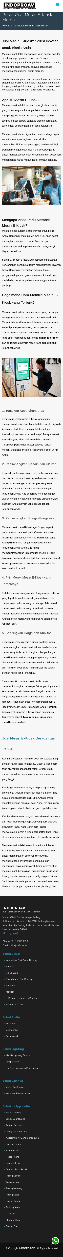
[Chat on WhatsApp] (55, 1241)
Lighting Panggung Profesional (22, 1068)
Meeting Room (13, 1220)
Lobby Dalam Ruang (16, 1131)
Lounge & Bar (13, 1163)
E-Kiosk (10, 966)
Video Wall (12, 973)
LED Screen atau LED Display (21, 998)
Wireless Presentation (18, 1093)
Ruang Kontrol (13, 1176)
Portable (10, 1024)
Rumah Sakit (12, 1226)
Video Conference (15, 1087)
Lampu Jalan (12, 1062)
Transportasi (12, 1182)
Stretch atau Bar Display (19, 979)
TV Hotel (11, 985)
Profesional (12, 1036)
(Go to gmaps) (10, 933)
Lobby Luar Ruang (15, 1119)
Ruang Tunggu (14, 1144)
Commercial (12, 1030)
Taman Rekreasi (14, 1125)
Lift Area (10, 1214)
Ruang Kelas (12, 1195)
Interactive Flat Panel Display (21, 960)
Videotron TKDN (14, 1004)
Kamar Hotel (12, 1150)
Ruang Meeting (14, 1188)
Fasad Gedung (13, 1112)
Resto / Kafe (12, 1157)
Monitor (10, 992)
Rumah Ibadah (13, 1201)
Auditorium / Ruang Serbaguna (22, 1138)
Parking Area (13, 1207)
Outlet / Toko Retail (16, 1169)
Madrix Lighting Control (18, 1055)
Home (6, 25)
